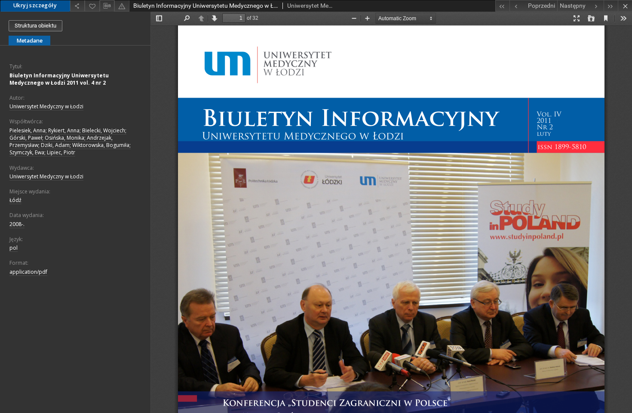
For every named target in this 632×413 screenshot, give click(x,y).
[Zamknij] (625, 6)
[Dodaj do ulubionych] (92, 6)
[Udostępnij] (77, 6)
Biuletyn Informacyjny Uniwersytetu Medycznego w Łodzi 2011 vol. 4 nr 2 (59, 79)
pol (13, 247)
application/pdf (28, 271)
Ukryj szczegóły (35, 5)
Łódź (15, 200)
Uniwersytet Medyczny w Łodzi (46, 106)
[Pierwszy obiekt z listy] (502, 6)
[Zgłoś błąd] (121, 6)
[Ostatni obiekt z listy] (611, 6)
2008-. (17, 224)
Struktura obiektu (35, 25)
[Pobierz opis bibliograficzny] (107, 6)
